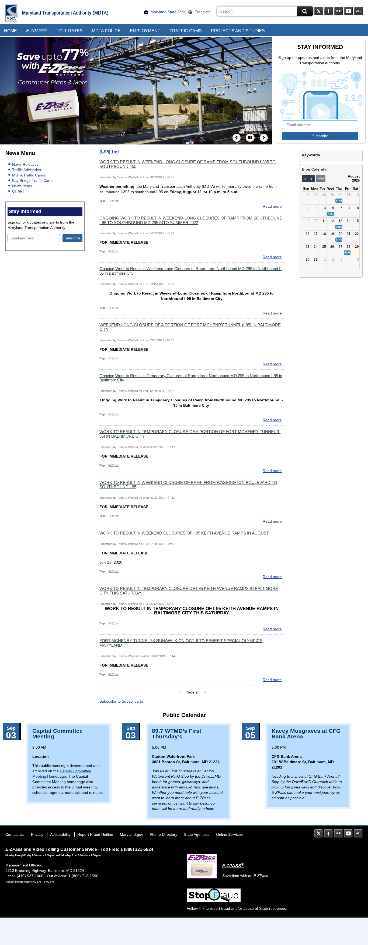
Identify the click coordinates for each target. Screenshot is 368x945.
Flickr (338, 11)
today (321, 178)
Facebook (328, 11)
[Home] (12, 13)
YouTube (348, 11)
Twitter (318, 11)
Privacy (37, 834)
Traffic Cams (185, 31)
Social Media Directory (358, 11)
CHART (18, 191)
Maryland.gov (131, 834)
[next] (311, 178)
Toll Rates (70, 31)
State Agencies (196, 834)
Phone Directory (163, 834)
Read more (272, 206)
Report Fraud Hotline (95, 834)
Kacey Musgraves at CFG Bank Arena (306, 733)
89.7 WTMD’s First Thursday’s (176, 733)
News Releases (25, 164)
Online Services (229, 834)
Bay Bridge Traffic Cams (32, 180)
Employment (145, 31)
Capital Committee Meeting (57, 733)
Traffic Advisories (26, 170)
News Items (22, 186)
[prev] (305, 178)
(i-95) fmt (113, 200)
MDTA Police (106, 31)
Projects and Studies (238, 31)
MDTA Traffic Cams (28, 175)
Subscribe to (110, 701)
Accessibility (60, 834)
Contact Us (14, 834)
